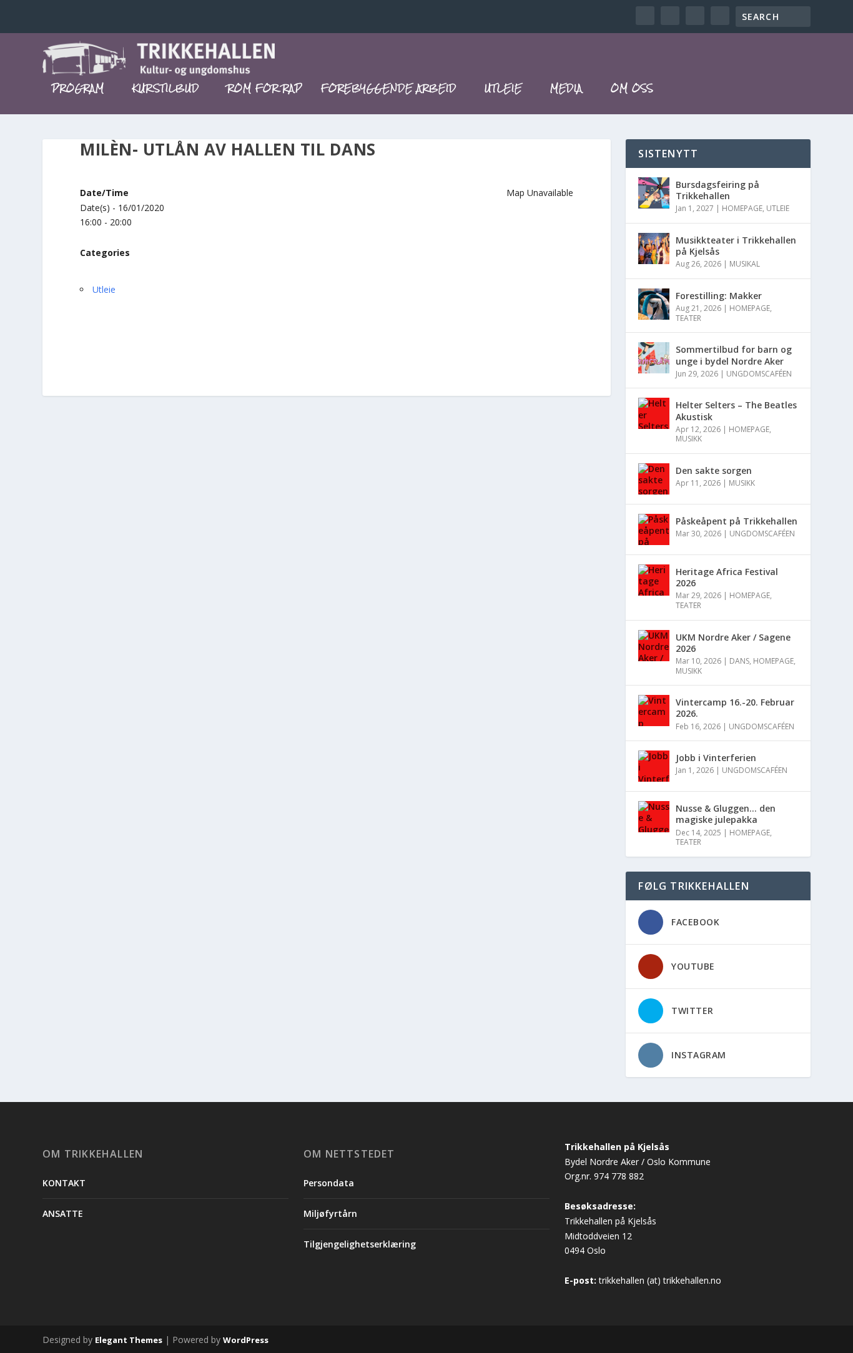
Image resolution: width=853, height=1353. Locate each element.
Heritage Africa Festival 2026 (727, 577)
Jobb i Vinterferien (716, 758)
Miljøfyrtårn (330, 1213)
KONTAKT (64, 1183)
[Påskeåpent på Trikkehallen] (653, 529)
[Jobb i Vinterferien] (653, 766)
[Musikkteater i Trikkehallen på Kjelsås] (653, 248)
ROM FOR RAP (264, 90)
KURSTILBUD (165, 90)
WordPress (246, 1340)
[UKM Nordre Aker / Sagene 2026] (653, 645)
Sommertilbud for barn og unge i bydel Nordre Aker (734, 355)
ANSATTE (62, 1213)
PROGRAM (78, 90)
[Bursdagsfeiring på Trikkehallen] (653, 193)
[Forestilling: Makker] (653, 304)
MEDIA (566, 90)
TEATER (688, 318)
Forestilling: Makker (719, 296)
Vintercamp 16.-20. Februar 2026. (735, 707)
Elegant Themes (128, 1340)
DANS (739, 661)
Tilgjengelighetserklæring (359, 1244)
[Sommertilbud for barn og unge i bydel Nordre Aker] (653, 357)
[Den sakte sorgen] (653, 478)
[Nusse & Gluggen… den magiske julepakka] (653, 816)
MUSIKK (689, 438)
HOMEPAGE (742, 208)
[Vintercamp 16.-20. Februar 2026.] (653, 710)
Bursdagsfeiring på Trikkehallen (717, 190)
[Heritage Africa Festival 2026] (653, 580)
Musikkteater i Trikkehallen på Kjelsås (736, 245)
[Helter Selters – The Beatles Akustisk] (653, 413)
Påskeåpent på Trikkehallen (736, 521)
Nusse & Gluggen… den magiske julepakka (726, 813)
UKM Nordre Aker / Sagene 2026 (733, 642)
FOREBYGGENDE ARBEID (388, 90)
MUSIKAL (744, 263)
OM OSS (632, 90)
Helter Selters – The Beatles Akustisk (736, 410)
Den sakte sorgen (714, 470)
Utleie (104, 289)
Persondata (328, 1183)
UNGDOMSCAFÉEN (759, 373)
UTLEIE (503, 90)
